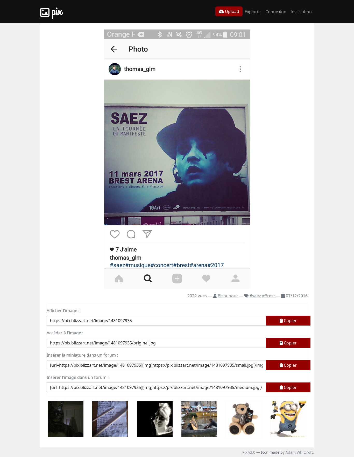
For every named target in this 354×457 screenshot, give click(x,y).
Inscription (301, 11)
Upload (231, 11)
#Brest (268, 296)
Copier (290, 320)
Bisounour (228, 296)
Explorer (253, 11)
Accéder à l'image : (65, 333)
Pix (55, 11)
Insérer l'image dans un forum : (78, 377)
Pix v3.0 (248, 452)
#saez (255, 296)
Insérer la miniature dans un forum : (82, 355)
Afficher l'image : (63, 310)
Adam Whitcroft (299, 452)
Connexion (275, 11)
